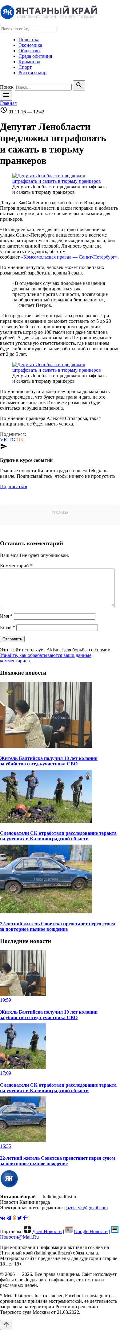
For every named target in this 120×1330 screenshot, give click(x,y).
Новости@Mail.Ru (19, 1237)
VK (3, 439)
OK (20, 439)
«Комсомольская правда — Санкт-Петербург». (70, 257)
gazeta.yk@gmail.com (86, 1207)
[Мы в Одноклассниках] (15, 1218)
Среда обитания (35, 56)
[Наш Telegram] (9, 1218)
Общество (29, 50)
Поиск (7, 87)
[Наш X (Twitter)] (20, 1218)
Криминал (29, 61)
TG (12, 439)
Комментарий (16, 565)
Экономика (30, 45)
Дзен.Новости (47, 1231)
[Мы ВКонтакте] (3, 1218)
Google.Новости (91, 1231)
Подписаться (13, 486)
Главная (8, 103)
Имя (6, 616)
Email (7, 627)
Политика (28, 39)
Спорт (25, 67)
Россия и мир (32, 72)
